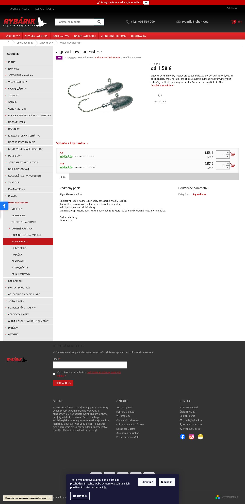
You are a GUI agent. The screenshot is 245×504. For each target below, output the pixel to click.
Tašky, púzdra (16, 301)
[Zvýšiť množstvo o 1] (228, 152)
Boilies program (18, 169)
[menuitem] (12, 36)
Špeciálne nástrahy (24, 222)
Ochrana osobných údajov (130, 424)
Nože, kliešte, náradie (21, 142)
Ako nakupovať (124, 407)
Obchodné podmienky (127, 420)
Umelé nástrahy (18, 202)
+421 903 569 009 (192, 424)
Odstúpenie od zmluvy (127, 433)
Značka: (132, 57)
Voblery (17, 209)
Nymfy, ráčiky (20, 267)
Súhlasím (166, 482)
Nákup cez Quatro (125, 429)
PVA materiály (16, 189)
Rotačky (17, 254)
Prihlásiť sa (63, 383)
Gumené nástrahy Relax (26, 235)
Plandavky (18, 261)
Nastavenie (80, 495)
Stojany (13, 95)
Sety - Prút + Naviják (20, 75)
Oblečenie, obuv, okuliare (24, 294)
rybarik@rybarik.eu (193, 420)
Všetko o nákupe (19, 9)
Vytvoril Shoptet (230, 497)
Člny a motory (17, 108)
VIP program (123, 416)
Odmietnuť (147, 482)
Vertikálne (18, 215)
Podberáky (15, 155)
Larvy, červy (19, 248)
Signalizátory (17, 88)
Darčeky (13, 327)
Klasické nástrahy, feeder (24, 175)
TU (146, 3)
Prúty (11, 62)
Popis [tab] (63, 177)
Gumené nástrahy (23, 228)
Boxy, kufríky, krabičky (22, 307)
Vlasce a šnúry (17, 82)
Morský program (19, 287)
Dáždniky (13, 129)
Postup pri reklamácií (127, 437)
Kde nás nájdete (44, 9)
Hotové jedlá (16, 122)
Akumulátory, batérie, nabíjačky (28, 321)
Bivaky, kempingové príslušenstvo (29, 115)
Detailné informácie (161, 85)
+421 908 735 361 (192, 429)
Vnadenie (14, 182)
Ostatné (13, 334)
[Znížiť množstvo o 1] (228, 156)
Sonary (12, 102)
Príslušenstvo (21, 274)
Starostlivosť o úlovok (23, 162)
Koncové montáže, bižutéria (25, 149)
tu (105, 487)
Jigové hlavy (20, 241)
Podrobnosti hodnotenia (107, 57)
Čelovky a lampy (18, 314)
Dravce (12, 196)
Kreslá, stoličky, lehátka (24, 135)
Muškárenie (15, 281)
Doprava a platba (125, 411)
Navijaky (13, 68)
